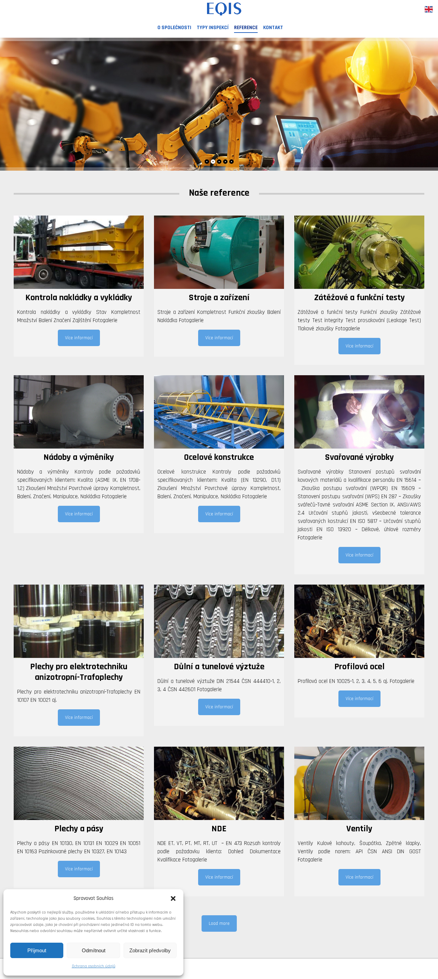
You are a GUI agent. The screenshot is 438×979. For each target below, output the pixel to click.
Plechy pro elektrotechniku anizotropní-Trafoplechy (78, 672)
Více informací (79, 338)
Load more (219, 923)
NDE (219, 828)
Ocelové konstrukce (219, 457)
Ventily (359, 828)
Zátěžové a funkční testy (359, 297)
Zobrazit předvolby (150, 950)
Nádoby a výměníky (78, 457)
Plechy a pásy (78, 828)
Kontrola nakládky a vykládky (78, 297)
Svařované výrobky (359, 457)
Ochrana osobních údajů (93, 966)
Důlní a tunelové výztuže (219, 666)
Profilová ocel (359, 666)
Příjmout (36, 950)
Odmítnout (93, 950)
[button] (173, 898)
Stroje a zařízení (219, 297)
